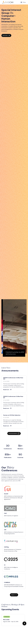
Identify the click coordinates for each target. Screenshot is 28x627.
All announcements (13, 433)
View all (12, 594)
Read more (6, 389)
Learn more (5, 35)
